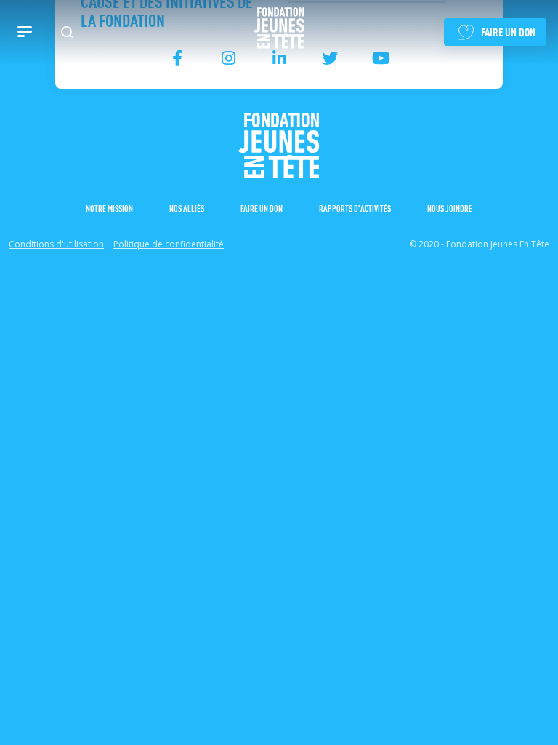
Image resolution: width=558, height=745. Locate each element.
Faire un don (261, 208)
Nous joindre (449, 208)
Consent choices (44, 272)
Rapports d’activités (355, 208)
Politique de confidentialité (168, 244)
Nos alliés (186, 208)
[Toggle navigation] (24, 32)
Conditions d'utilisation (56, 244)
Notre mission (109, 208)
